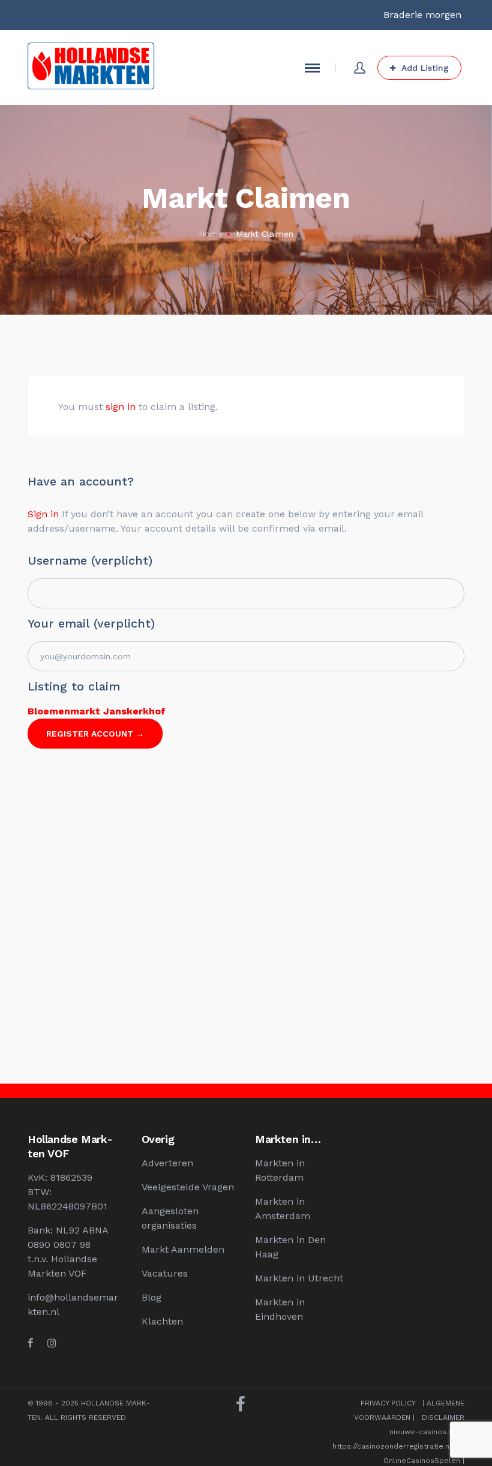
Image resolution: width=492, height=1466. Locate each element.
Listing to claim (74, 686)
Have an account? (81, 481)
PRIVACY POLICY (388, 1403)
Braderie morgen (422, 14)
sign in (121, 406)
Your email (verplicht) (91, 623)
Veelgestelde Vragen (188, 1187)
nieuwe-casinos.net (424, 1432)
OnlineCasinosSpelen (421, 1460)
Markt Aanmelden (183, 1249)
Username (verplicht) (90, 560)
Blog (151, 1297)
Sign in (43, 514)
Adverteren (167, 1163)
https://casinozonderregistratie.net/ (396, 1446)
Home (211, 234)
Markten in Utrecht (299, 1278)
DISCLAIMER (443, 1417)
